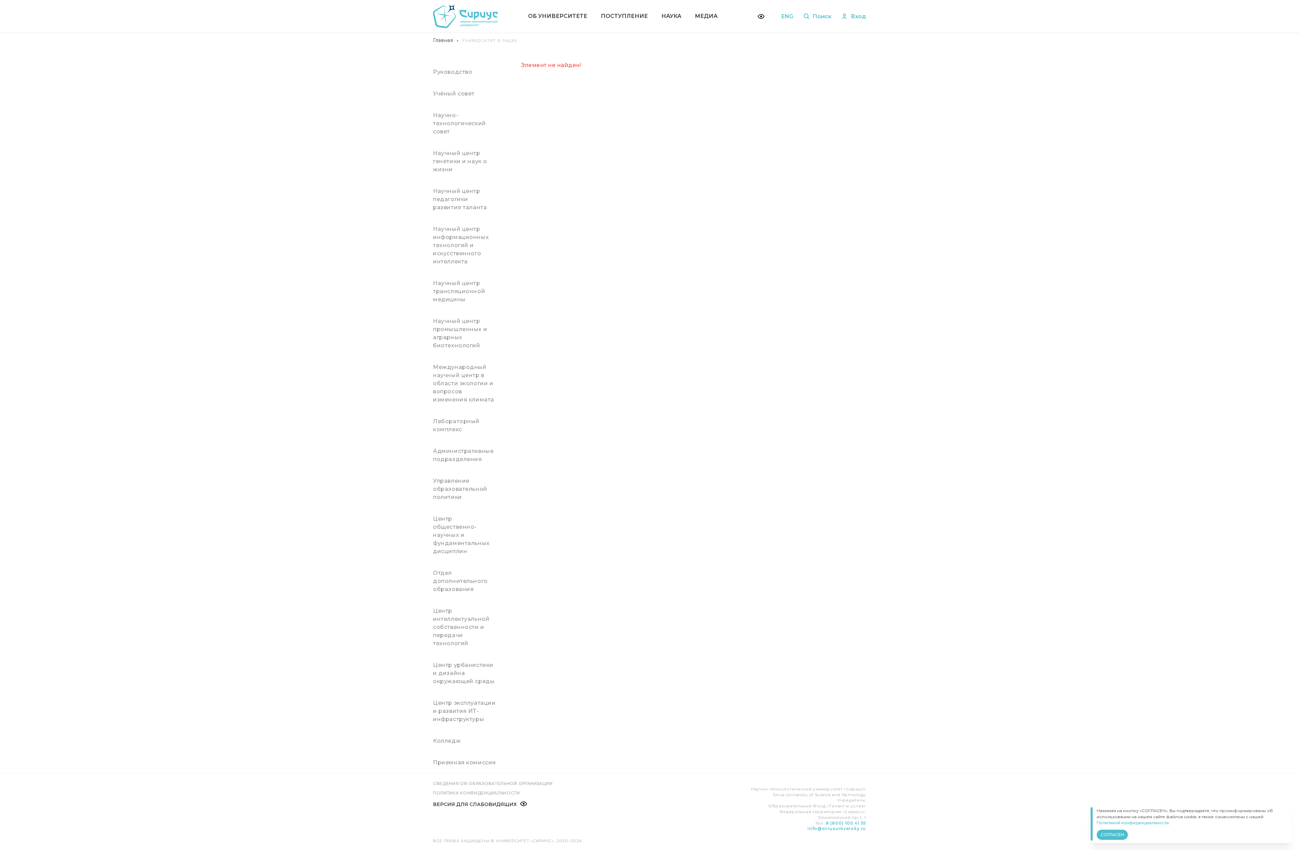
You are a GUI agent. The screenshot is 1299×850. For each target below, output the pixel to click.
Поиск (822, 16)
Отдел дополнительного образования (460, 581)
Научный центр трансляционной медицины (459, 291)
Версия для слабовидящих (475, 804)
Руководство (453, 72)
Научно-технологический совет (459, 123)
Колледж (447, 741)
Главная (443, 40)
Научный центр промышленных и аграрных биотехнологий (460, 333)
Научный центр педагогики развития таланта (460, 199)
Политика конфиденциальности (476, 792)
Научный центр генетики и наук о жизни (460, 161)
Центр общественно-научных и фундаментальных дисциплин (461, 535)
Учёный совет (454, 93)
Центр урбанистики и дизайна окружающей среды (464, 673)
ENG (787, 16)
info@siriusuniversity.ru (836, 828)
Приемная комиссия (464, 762)
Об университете (557, 16)
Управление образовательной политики (460, 489)
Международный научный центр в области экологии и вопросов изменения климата (463, 383)
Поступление (624, 16)
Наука (671, 16)
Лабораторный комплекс (456, 425)
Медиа (706, 16)
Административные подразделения (463, 455)
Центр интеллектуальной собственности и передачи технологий (461, 627)
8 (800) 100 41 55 (846, 823)
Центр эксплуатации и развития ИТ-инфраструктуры (464, 711)
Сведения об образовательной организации (492, 783)
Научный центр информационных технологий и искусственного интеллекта (461, 245)
